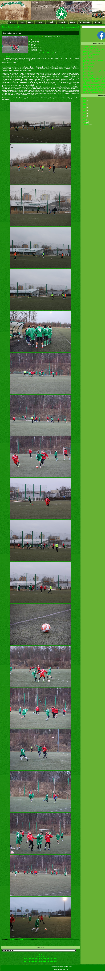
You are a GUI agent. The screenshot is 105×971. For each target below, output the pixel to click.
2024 (51, 961)
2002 (84, 100)
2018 (29, 961)
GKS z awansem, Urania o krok (93, 90)
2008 (25, 959)
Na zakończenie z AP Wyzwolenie (94, 86)
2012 (40, 959)
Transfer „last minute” (90, 46)
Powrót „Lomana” (89, 63)
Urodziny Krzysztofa (89, 74)
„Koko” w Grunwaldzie (90, 48)
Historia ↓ (40, 22)
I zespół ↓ (51, 22)
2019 (32, 961)
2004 (84, 103)
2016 (55, 959)
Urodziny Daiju (88, 66)
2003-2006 (40, 954)
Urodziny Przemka (89, 68)
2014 (48, 959)
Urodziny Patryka (88, 53)
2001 (84, 98)
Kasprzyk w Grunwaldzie (91, 54)
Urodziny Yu (87, 69)
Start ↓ (22, 22)
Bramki (72, 22)
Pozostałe (86, 124)
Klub (84, 123)
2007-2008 (40, 957)
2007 (84, 108)
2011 (36, 959)
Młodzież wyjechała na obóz (92, 62)
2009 (29, 959)
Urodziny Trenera (88, 72)
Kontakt (97, 22)
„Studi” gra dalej (88, 57)
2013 (44, 959)
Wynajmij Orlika (84, 22)
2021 (40, 961)
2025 (55, 961)
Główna (12, 22)
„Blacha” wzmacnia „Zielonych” (93, 50)
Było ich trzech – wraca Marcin (93, 59)
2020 (36, 961)
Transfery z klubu (88, 56)
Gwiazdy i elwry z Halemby (91, 51)
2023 (48, 961)
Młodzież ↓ (62, 22)
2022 (44, 961)
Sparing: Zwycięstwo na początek (68, 27)
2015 (51, 959)
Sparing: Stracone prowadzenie (12, 27)
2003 (84, 101)
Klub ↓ (30, 22)
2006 (84, 106)
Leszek (21, 939)
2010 (33, 959)
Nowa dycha (87, 65)
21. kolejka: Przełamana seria (92, 92)
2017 (25, 961)
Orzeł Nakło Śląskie (49, 53)
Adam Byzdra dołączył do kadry (93, 60)
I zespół (11, 939)
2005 (84, 104)
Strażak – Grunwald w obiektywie (93, 89)
